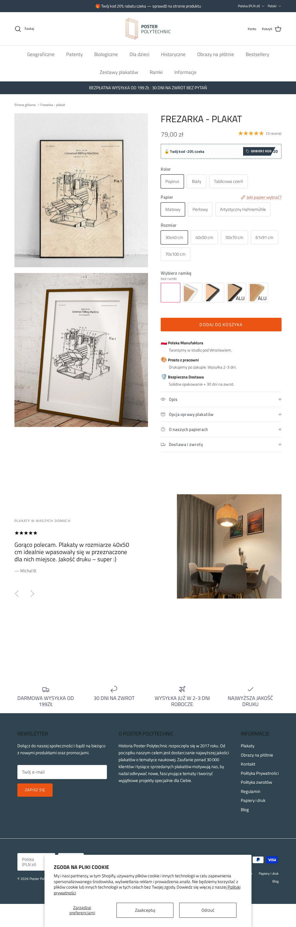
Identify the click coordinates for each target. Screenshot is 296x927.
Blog (245, 809)
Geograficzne (41, 54)
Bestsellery (257, 54)
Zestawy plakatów (119, 72)
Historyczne (173, 54)
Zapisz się (35, 790)
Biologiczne (106, 54)
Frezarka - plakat (52, 104)
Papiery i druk (253, 800)
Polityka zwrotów (256, 782)
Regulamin (250, 791)
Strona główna (25, 104)
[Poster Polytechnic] (148, 29)
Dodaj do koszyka (221, 324)
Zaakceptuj (145, 910)
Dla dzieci (139, 54)
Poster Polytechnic (42, 878)
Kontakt (248, 764)
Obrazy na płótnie (215, 54)
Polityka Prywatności (260, 773)
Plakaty (247, 745)
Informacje (185, 72)
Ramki (156, 72)
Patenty (74, 54)
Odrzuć (207, 910)
